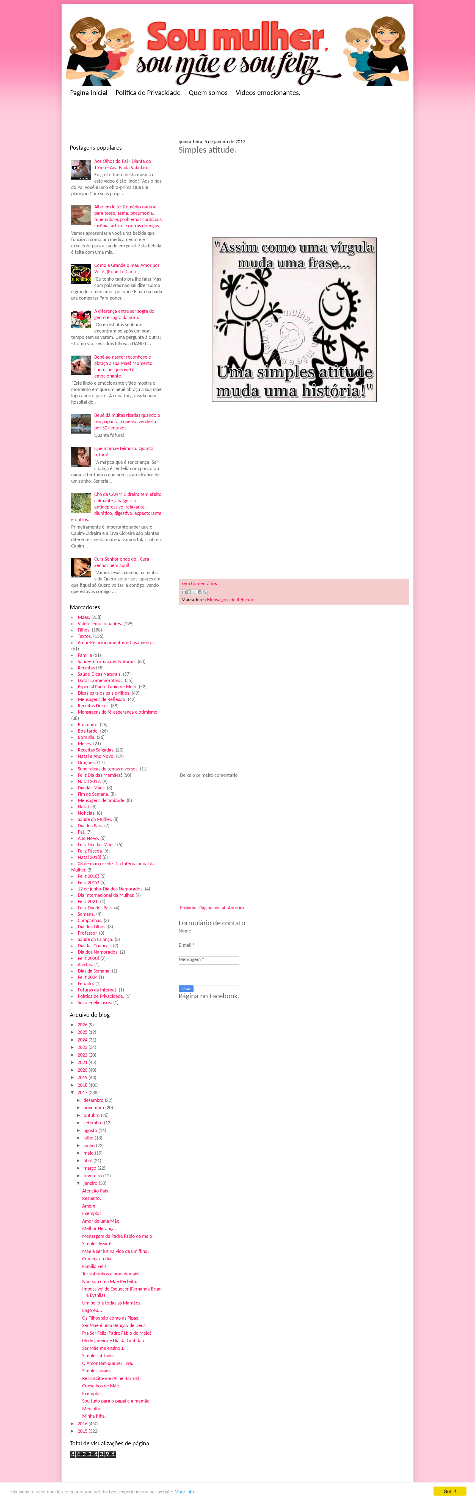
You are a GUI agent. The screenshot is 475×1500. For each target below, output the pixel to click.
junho (90, 1146)
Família (85, 655)
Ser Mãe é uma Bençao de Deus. (114, 1325)
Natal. (84, 807)
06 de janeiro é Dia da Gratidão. (114, 1340)
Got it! (450, 1491)
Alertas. (85, 965)
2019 (83, 1077)
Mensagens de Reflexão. (102, 699)
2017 (83, 1093)
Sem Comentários (199, 583)
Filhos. (84, 630)
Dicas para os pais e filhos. (104, 693)
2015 (83, 1431)
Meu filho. (92, 1409)
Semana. (86, 914)
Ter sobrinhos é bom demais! (111, 1274)
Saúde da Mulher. (95, 819)
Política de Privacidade (148, 93)
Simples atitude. (98, 1356)
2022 (83, 1055)
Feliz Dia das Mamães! (100, 775)
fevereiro (93, 1176)
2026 (83, 1025)
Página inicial (212, 908)
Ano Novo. (88, 838)
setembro (94, 1123)
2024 (83, 1040)
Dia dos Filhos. (92, 927)
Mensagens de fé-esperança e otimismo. (118, 712)
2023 (83, 1047)
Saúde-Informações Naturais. (107, 661)
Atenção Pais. (95, 1191)
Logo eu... (92, 1310)
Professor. (88, 933)
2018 (83, 1085)
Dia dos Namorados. (98, 952)
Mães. (84, 617)
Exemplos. (92, 1213)
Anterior (236, 908)
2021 (83, 1062)
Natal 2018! (89, 857)
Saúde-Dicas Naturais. (100, 674)
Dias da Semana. (94, 971)
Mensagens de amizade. (102, 800)
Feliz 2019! (88, 883)
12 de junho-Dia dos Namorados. (111, 889)
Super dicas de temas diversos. (108, 769)
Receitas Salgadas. (96, 750)
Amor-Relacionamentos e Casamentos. (117, 643)
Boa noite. (88, 725)
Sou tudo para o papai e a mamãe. (116, 1401)
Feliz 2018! (88, 876)
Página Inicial (88, 93)
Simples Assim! (97, 1244)
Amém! (89, 1206)
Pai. (81, 832)
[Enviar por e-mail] (184, 592)
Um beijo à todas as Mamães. (112, 1303)
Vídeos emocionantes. (268, 93)
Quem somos (208, 93)
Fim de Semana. (93, 794)
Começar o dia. (97, 1259)
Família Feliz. (95, 1266)
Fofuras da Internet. (98, 990)
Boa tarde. (88, 731)
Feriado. (86, 984)
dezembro (94, 1100)
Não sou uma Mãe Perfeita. (109, 1281)
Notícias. (87, 813)
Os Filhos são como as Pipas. (110, 1318)
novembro (94, 1108)
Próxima (188, 908)
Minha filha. (94, 1416)
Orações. (87, 763)
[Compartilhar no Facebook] (199, 592)
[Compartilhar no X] (194, 592)
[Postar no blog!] (189, 592)
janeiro (91, 1183)
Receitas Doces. (94, 706)
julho (89, 1138)
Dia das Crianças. (95, 946)
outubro (92, 1115)
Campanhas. (90, 920)
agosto (91, 1130)
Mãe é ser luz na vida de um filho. (115, 1251)
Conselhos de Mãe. (101, 1386)
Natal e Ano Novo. (96, 756)
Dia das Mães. (92, 788)
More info (184, 1491)
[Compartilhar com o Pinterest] (205, 592)
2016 (83, 1424)
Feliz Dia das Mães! (97, 845)
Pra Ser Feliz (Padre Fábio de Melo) (116, 1333)
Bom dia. (87, 737)
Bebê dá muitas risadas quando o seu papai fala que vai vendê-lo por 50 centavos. (127, 422)
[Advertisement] (177, 119)
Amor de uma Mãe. (101, 1221)
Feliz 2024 (88, 977)
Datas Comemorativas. (101, 680)
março (91, 1168)
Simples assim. (96, 1371)
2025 (83, 1032)
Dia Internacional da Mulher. (106, 895)
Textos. (85, 636)
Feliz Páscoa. (90, 851)
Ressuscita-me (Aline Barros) (110, 1378)
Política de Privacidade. (101, 996)
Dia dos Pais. (90, 826)
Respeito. (91, 1198)
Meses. (85, 744)
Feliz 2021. (88, 901)
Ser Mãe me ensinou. (103, 1348)
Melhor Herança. (99, 1228)
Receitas (86, 668)
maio (89, 1153)
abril (88, 1161)
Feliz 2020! (88, 958)
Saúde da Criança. (96, 939)
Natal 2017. (89, 781)
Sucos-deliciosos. (95, 1002)
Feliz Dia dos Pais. (95, 908)
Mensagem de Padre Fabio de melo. (118, 1236)
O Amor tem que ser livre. (107, 1363)
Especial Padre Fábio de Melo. (108, 687)
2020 (83, 1070)
